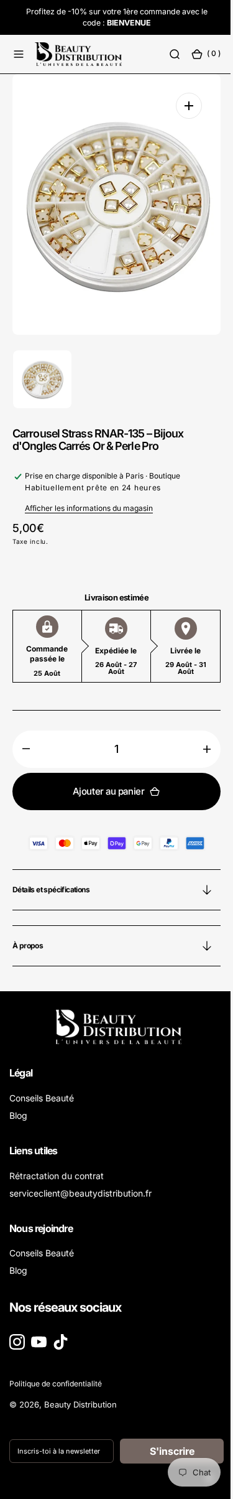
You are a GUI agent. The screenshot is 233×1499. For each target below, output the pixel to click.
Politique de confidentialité (55, 1383)
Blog (18, 1115)
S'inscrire (164, 1451)
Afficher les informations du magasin (89, 508)
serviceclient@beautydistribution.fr (80, 1193)
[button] (18, 54)
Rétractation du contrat (56, 1175)
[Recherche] (165, 54)
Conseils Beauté (41, 1098)
